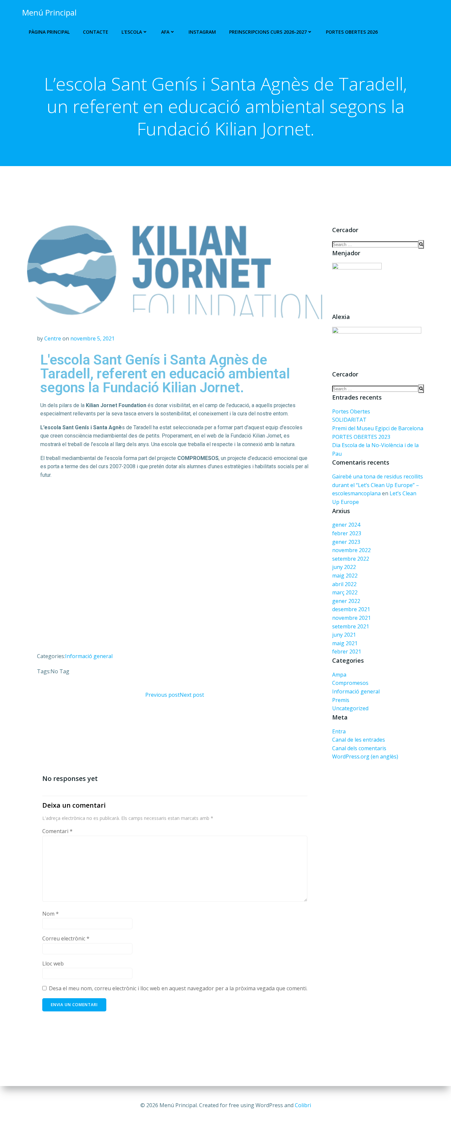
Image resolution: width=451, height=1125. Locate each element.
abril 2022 (344, 584)
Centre (52, 338)
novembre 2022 (351, 550)
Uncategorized (350, 708)
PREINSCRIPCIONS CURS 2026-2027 (268, 32)
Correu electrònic (65, 938)
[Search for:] (375, 244)
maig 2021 (345, 643)
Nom (50, 913)
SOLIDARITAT (349, 419)
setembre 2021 (350, 626)
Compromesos (350, 682)
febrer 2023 (346, 533)
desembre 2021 (351, 609)
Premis (340, 700)
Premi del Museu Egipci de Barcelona (377, 428)
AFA (165, 32)
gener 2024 (346, 524)
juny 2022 (344, 567)
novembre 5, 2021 (92, 338)
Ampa (339, 674)
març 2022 (345, 592)
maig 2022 (345, 575)
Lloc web (53, 963)
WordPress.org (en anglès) (365, 756)
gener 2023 (346, 541)
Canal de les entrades (358, 739)
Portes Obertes (351, 411)
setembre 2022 (350, 558)
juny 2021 (344, 634)
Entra (339, 731)
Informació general (89, 656)
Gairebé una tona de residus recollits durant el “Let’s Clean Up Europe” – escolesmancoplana (377, 485)
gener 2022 (346, 601)
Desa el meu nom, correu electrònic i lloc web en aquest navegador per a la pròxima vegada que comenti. (178, 988)
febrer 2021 (346, 651)
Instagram (202, 32)
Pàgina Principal (49, 32)
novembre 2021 (351, 617)
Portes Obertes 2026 (352, 32)
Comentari (57, 831)
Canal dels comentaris (359, 748)
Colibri (303, 1105)
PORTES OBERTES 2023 (361, 436)
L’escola (131, 32)
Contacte (95, 32)
